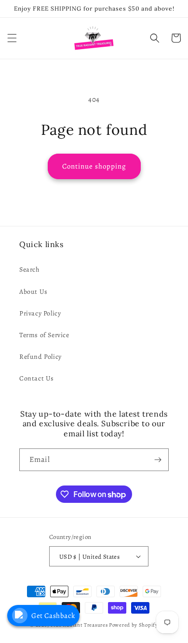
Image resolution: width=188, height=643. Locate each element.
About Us (33, 291)
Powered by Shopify (133, 625)
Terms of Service (44, 335)
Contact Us (36, 378)
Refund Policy (40, 356)
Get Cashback (53, 615)
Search (29, 269)
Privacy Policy (40, 313)
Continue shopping (94, 166)
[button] (12, 38)
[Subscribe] (157, 459)
